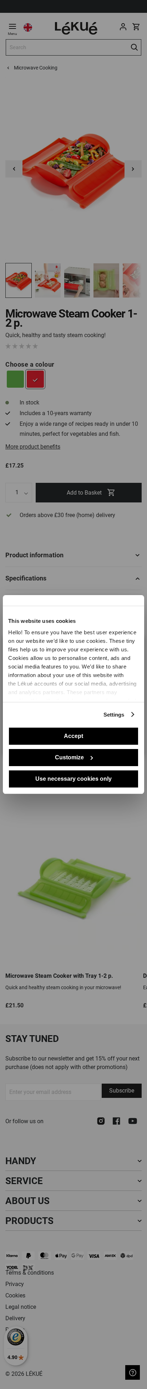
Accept (73, 736)
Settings (114, 715)
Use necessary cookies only (73, 779)
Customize (69, 757)
